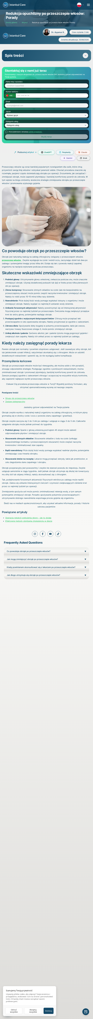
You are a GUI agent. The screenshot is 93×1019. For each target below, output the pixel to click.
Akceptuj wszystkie (33, 1011)
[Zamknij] (86, 481)
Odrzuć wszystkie (14, 1011)
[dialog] (29, 1001)
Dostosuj (48, 1011)
